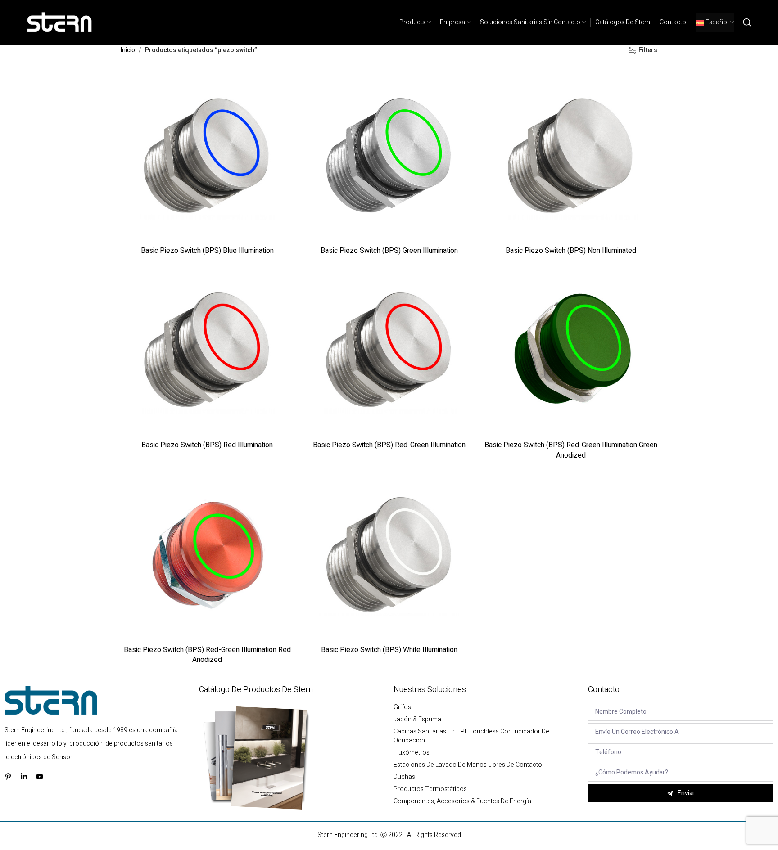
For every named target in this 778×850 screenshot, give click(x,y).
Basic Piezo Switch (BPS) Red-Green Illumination (389, 445)
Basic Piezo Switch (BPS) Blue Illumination (207, 250)
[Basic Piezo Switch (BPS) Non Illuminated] (570, 155)
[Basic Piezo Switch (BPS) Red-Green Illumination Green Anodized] (570, 349)
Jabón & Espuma (417, 719)
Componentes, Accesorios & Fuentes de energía (462, 801)
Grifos (402, 707)
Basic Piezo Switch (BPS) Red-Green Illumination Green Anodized (570, 450)
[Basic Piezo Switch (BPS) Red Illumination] (207, 349)
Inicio (128, 50)
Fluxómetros (412, 752)
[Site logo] (60, 22)
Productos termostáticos (430, 789)
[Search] (747, 22)
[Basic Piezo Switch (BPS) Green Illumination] (389, 155)
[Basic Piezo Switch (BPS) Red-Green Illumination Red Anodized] (207, 554)
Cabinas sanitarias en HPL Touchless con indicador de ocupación (471, 736)
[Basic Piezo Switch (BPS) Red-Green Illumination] (389, 349)
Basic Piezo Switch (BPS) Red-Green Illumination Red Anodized (207, 654)
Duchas (404, 777)
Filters (647, 50)
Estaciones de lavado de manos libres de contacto (468, 764)
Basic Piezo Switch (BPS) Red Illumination (207, 445)
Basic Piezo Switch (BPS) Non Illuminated (571, 250)
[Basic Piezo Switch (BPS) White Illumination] (389, 554)
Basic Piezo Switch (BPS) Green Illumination (389, 250)
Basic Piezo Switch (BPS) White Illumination (389, 649)
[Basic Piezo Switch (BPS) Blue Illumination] (207, 155)
